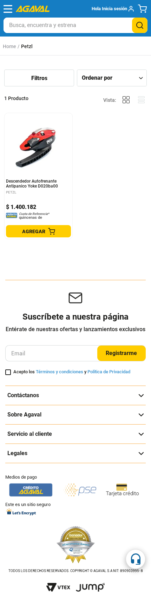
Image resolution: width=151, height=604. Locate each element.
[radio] (126, 100)
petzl (27, 46)
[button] (112, 9)
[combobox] (75, 25)
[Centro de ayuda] (135, 559)
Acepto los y (71, 371)
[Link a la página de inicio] (9, 46)
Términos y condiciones (59, 371)
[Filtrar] (39, 78)
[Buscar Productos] (139, 25)
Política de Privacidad (108, 371)
